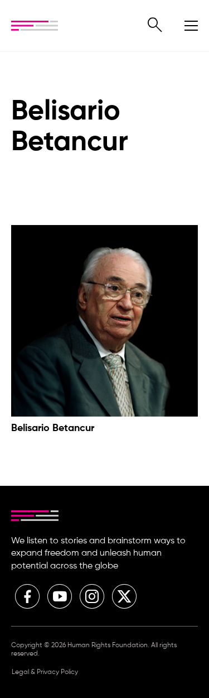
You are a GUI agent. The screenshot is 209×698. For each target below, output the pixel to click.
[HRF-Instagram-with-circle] (92, 596)
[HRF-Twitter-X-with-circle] (124, 596)
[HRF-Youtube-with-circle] (59, 596)
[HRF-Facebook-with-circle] (27, 596)
